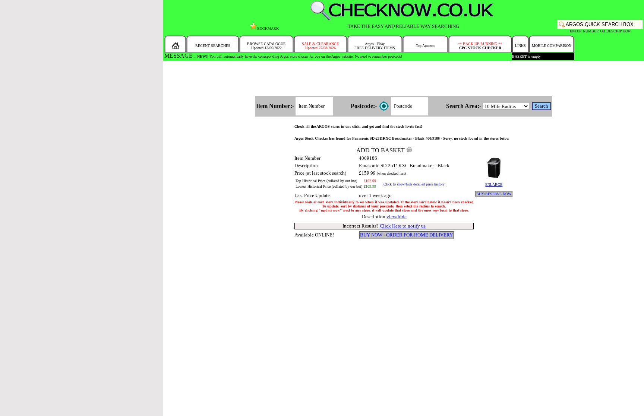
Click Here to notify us (403, 226)
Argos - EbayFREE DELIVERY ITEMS (374, 46)
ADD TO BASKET (381, 150)
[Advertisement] (403, 79)
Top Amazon (425, 46)
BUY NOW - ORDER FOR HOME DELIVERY (406, 235)
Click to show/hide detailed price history (414, 184)
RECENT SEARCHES (212, 46)
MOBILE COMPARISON (551, 46)
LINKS (520, 46)
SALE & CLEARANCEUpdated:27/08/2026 (320, 46)
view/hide (396, 216)
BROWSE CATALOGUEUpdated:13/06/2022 (266, 46)
